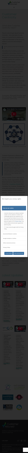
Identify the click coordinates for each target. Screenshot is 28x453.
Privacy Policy (18, 221)
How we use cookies (8, 208)
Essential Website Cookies (10, 234)
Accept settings (8, 253)
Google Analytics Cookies (9, 238)
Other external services (9, 243)
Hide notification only (18, 253)
